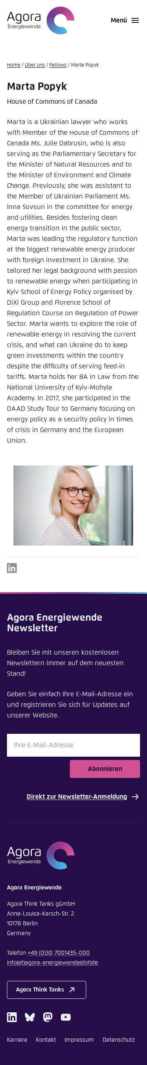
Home (13, 65)
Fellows (58, 65)
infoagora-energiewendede (52, 963)
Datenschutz (118, 1040)
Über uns (35, 65)
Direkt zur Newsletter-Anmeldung (77, 796)
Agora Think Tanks (40, 990)
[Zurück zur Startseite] (40, 20)
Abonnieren (105, 769)
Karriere (17, 1040)
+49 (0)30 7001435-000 (58, 953)
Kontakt (46, 1040)
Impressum (79, 1040)
